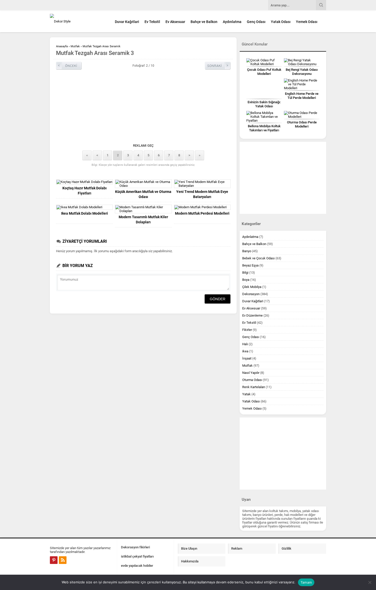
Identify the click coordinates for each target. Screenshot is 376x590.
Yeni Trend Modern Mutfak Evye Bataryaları (202, 194)
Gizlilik (286, 548)
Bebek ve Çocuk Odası (258, 258)
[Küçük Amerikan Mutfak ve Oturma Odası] (143, 184)
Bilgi (245, 272)
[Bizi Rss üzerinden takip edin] (63, 560)
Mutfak (75, 46)
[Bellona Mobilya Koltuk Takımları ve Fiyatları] (264, 116)
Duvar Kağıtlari (127, 22)
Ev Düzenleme (252, 315)
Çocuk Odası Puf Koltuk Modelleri (264, 72)
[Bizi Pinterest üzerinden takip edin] (54, 560)
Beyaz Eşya (250, 265)
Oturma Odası (252, 380)
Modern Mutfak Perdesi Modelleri (202, 213)
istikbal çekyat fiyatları (137, 556)
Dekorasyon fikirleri (135, 547)
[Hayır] (369, 582)
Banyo (246, 251)
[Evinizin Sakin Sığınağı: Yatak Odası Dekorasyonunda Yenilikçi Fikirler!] (264, 88)
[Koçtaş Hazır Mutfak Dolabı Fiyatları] (84, 182)
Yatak (246, 394)
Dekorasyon (251, 294)
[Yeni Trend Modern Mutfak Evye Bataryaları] (202, 184)
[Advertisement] (143, 108)
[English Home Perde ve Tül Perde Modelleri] (301, 84)
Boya (245, 280)
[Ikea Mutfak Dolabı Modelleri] (84, 207)
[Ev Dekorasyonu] (78, 21)
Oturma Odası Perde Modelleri (302, 124)
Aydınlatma (232, 22)
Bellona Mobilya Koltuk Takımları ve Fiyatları (264, 128)
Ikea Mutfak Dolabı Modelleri (84, 213)
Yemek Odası (306, 22)
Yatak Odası (281, 22)
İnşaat (246, 358)
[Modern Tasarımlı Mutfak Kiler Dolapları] (143, 209)
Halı (245, 344)
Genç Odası (256, 22)
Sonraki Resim (217, 66)
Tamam (306, 582)
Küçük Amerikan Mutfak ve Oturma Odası (143, 194)
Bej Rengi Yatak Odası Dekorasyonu (302, 72)
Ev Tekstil (152, 22)
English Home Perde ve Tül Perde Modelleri (301, 96)
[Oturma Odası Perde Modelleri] (301, 115)
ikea (245, 351)
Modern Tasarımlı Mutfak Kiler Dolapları (143, 219)
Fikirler (247, 330)
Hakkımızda (189, 561)
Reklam (236, 548)
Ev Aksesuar (175, 22)
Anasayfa (62, 46)
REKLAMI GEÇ (143, 145)
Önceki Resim (69, 66)
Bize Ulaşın (189, 548)
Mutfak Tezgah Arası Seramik (101, 46)
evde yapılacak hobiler (137, 566)
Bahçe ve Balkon (204, 22)
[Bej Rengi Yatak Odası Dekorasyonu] (301, 62)
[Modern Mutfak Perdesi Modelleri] (202, 207)
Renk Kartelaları (253, 387)
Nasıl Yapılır (250, 373)
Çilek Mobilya (251, 287)
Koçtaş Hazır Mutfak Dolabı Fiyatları (84, 190)
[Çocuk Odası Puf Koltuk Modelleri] (264, 62)
